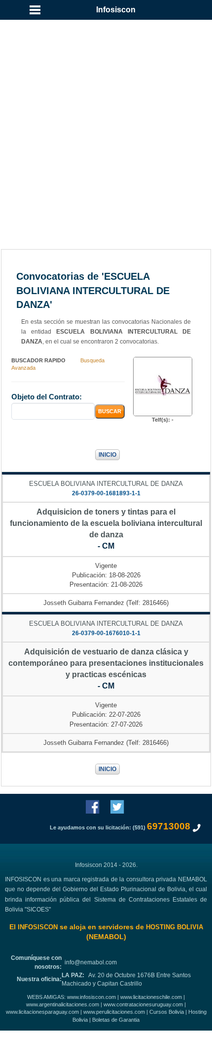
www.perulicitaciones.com (114, 1012)
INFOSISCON (38, 927)
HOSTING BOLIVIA (174, 927)
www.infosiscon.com (91, 997)
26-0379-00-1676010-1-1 (106, 633)
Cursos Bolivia (166, 1012)
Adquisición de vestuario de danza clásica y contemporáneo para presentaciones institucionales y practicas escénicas (106, 663)
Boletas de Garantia (116, 1020)
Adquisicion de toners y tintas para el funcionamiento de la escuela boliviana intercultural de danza (106, 523)
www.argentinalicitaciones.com (62, 1004)
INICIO (107, 454)
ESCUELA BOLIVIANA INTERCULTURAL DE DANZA (106, 483)
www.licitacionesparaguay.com (42, 1012)
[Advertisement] (106, 111)
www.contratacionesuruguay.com (143, 1004)
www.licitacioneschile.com (151, 997)
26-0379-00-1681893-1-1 (106, 493)
